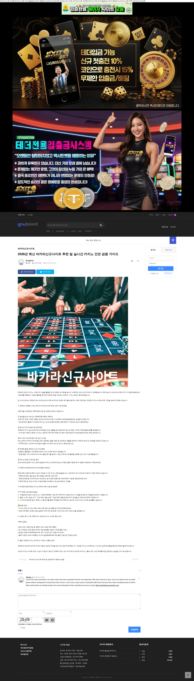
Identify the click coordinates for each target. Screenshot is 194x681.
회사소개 (23, 645)
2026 (48, 231)
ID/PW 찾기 (169, 273)
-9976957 (88, 231)
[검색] (101, 225)
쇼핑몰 (30, 215)
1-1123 (73, 231)
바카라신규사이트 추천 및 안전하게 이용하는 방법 (46, 559)
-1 (67, 231)
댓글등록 (134, 630)
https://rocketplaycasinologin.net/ (107, 585)
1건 (28, 263)
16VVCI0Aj (60, 231)
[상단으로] (188, 675)
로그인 (173, 227)
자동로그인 (154, 273)
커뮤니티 (21, 215)
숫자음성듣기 (46, 620)
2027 (80, 231)
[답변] (138, 261)
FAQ (151, 215)
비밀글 (22, 628)
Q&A (157, 215)
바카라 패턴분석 (106, 644)
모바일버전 (24, 654)
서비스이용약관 (26, 651)
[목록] (132, 261)
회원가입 (165, 227)
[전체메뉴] (173, 240)
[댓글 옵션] (139, 578)
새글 (163, 215)
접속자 (172, 215)
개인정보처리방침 (26, 648)
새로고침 (52, 620)
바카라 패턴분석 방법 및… (109, 656)
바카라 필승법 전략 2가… (109, 651)
